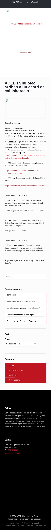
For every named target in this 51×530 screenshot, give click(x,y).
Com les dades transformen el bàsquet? (23, 308)
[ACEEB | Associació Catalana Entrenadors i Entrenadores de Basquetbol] (25, 38)
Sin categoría (14, 380)
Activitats (13, 375)
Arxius (7, 339)
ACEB (11, 366)
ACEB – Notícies (16, 370)
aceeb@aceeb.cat (34, 2)
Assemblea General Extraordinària (21, 301)
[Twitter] (23, 6)
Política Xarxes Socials (14, 526)
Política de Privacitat (30, 523)
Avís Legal (14, 523)
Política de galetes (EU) (36, 526)
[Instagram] (27, 6)
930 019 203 (17, 2)
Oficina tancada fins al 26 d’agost (20, 315)
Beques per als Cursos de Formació (21, 321)
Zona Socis (11, 295)
